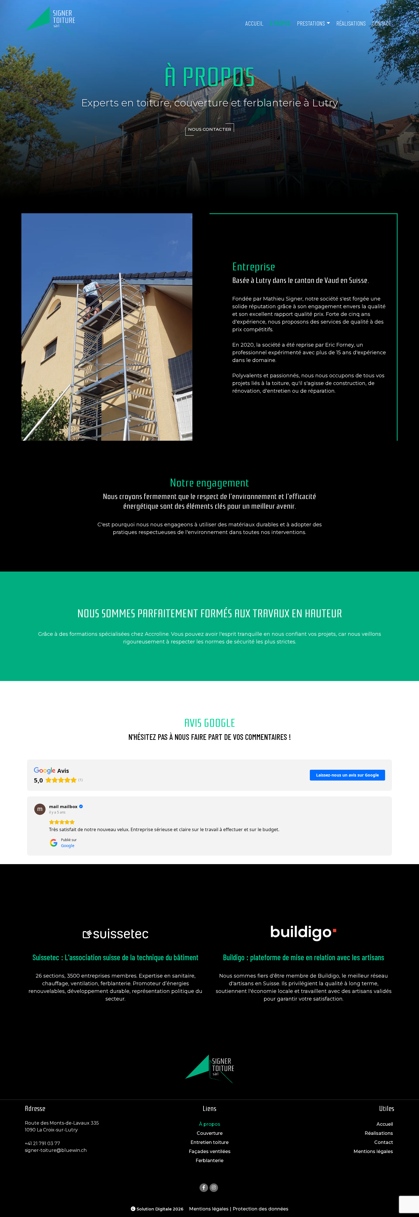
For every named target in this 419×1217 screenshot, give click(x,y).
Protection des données (260, 1209)
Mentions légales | (210, 1209)
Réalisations (351, 23)
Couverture (210, 1133)
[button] (27, 826)
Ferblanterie (209, 1160)
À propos (280, 23)
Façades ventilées (210, 1151)
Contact (381, 23)
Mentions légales (373, 1151)
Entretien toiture (209, 1142)
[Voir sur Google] (40, 809)
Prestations (311, 23)
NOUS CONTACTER (209, 129)
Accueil (254, 23)
